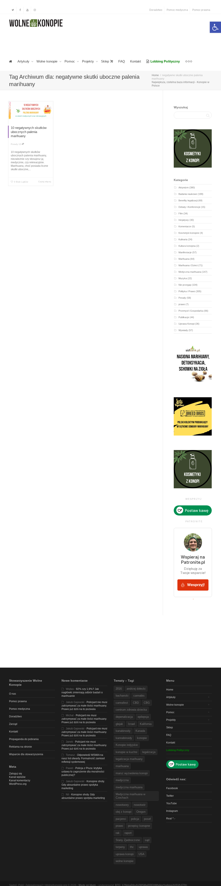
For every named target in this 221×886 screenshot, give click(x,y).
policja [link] (135, 818)
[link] (215, 27)
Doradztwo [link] (155, 9)
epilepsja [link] (143, 716)
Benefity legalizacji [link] (187, 200)
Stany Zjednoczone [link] (128, 840)
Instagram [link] (172, 810)
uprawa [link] (143, 847)
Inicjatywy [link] (183, 220)
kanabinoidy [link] (123, 730)
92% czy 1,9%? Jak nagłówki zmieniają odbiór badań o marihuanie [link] (82, 692)
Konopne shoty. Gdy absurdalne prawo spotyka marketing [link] (83, 785)
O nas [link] (12, 693)
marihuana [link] (122, 766)
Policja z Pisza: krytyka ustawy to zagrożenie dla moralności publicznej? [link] (83, 772)
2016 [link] (119, 688)
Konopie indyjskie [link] (127, 745)
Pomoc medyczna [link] (177, 9)
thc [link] (132, 847)
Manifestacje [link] (185, 252)
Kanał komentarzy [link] (19, 780)
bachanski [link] (122, 695)
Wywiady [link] (183, 330)
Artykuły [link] (23, 61)
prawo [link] (181, 304)
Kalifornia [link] (146, 724)
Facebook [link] (172, 788)
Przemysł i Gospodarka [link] (190, 310)
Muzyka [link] (182, 278)
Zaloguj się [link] (15, 773)
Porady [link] (14, 144)
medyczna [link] (122, 780)
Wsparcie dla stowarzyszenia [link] (26, 754)
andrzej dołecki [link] (136, 688)
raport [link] (128, 833)
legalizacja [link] (148, 752)
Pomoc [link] (70, 61)
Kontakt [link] (135, 61)
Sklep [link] (105, 61)
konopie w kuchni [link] (126, 752)
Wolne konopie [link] (47, 61)
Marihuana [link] (183, 259)
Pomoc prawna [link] (201, 9)
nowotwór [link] (139, 804)
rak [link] (118, 833)
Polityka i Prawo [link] (186, 291)
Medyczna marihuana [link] (189, 272)
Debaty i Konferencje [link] (189, 207)
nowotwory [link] (122, 804)
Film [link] (180, 213)
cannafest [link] (122, 702)
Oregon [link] (140, 811)
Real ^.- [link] (170, 818)
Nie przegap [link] (184, 285)
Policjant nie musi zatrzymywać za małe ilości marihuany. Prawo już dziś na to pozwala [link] (84, 706)
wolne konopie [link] (124, 861)
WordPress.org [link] (18, 783)
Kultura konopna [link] (187, 246)
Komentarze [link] (184, 226)
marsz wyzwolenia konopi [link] (132, 773)
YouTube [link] (171, 803)
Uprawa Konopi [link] (186, 323)
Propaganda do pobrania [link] (24, 739)
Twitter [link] (170, 795)
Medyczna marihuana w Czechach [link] (130, 796)
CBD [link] (136, 702)
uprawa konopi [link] (125, 854)
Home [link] (169, 689)
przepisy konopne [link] (139, 825)
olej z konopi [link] (123, 811)
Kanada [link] (140, 730)
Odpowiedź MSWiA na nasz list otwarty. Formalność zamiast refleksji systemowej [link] (83, 758)
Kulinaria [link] (182, 239)
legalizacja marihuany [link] (129, 759)
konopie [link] (142, 738)
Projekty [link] (88, 61)
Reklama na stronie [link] (20, 746)
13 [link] (20, 144)
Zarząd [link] (13, 724)
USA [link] (141, 854)
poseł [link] (147, 818)
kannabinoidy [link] (124, 738)
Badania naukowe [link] (187, 194)
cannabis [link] (139, 695)
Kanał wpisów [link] (17, 777)
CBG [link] (147, 702)
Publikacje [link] (183, 317)
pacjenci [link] (121, 818)
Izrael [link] (131, 724)
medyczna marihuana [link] (129, 787)
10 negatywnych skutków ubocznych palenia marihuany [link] (29, 132)
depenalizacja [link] (124, 716)
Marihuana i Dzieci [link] (188, 265)
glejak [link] (119, 724)
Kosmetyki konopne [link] (188, 233)
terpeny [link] (120, 847)
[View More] (189, 61)
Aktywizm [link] (183, 187)
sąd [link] (147, 840)
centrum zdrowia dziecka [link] (131, 709)
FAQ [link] (121, 61)
